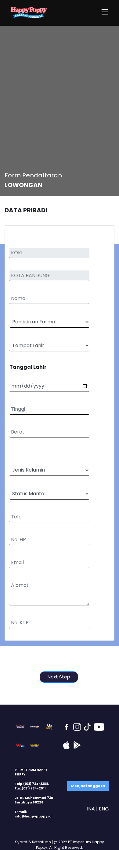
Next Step (59, 677)
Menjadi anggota (88, 785)
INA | (92, 808)
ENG (104, 808)
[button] (104, 13)
